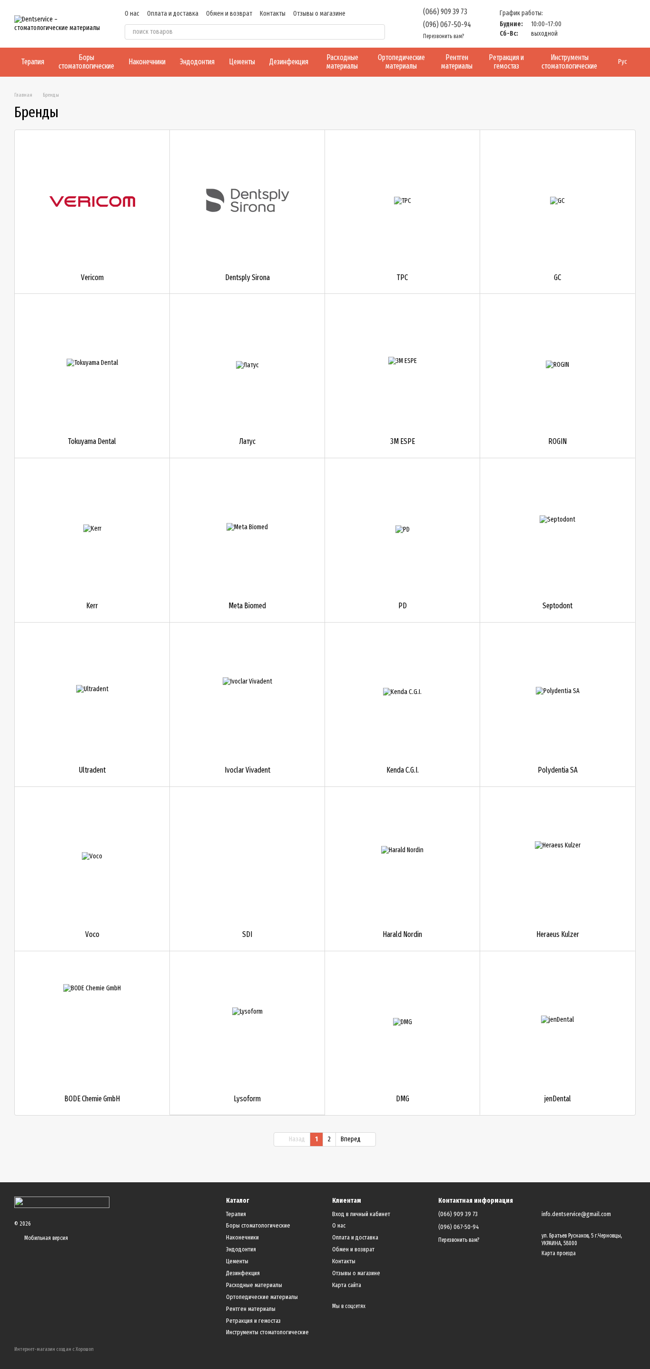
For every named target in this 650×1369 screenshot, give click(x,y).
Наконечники (147, 61)
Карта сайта (346, 1284)
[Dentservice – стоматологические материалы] (61, 1202)
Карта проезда (559, 1253)
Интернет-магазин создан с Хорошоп (54, 1349)
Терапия (32, 61)
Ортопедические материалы (401, 61)
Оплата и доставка (172, 14)
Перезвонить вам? (443, 36)
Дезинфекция (288, 61)
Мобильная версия (45, 1238)
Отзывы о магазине (319, 14)
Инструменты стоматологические (569, 61)
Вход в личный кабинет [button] (361, 1214)
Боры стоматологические (86, 61)
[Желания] (578, 23)
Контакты (273, 14)
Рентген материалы (457, 61)
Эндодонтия (197, 61)
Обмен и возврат (229, 14)
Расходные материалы (342, 61)
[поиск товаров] (377, 32)
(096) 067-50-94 (447, 24)
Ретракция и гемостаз (506, 61)
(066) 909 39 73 (445, 11)
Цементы (242, 61)
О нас (132, 14)
